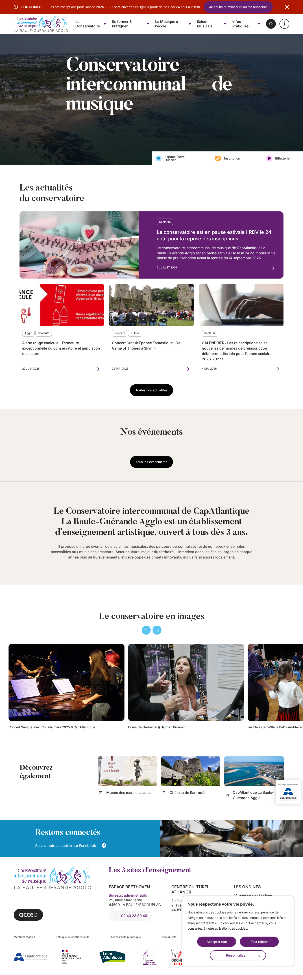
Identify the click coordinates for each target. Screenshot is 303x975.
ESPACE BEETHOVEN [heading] (129, 886)
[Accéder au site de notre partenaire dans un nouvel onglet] (30, 957)
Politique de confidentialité (72, 937)
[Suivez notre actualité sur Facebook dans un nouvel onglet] (104, 845)
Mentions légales (24, 937)
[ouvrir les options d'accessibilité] (284, 24)
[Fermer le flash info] (287, 7)
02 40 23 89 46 (134, 915)
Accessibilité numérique (125, 937)
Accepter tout (217, 942)
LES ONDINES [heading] (247, 886)
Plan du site (169, 937)
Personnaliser (236, 955)
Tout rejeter (259, 942)
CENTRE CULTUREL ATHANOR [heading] (190, 889)
